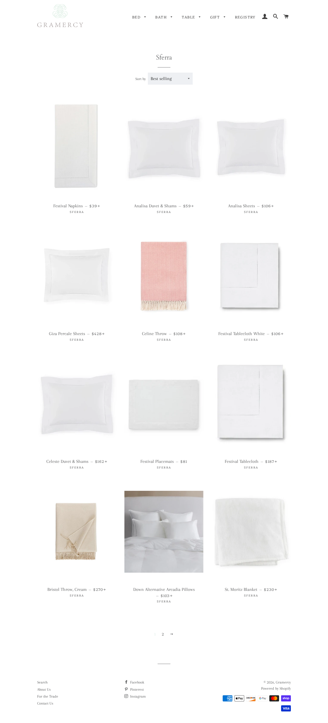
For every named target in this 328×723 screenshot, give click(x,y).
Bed (137, 16)
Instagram (137, 696)
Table (189, 16)
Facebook (136, 682)
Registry (245, 16)
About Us (44, 689)
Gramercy (283, 682)
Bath (161, 16)
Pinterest (136, 689)
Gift (215, 16)
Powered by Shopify (276, 688)
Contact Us (45, 703)
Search (42, 682)
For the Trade (47, 696)
